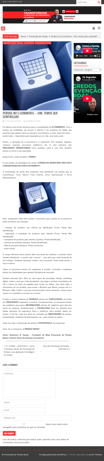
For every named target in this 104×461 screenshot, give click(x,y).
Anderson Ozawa (10, 43)
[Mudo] (95, 55)
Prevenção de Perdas (43, 43)
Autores (20, 43)
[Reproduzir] (77, 55)
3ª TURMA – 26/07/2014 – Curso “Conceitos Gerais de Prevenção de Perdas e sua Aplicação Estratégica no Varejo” (19, 350)
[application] (87, 51)
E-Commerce (29, 43)
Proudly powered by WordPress (53, 454)
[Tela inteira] (98, 55)
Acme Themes (95, 454)
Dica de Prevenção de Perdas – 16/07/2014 (57, 347)
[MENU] (3, 28)
